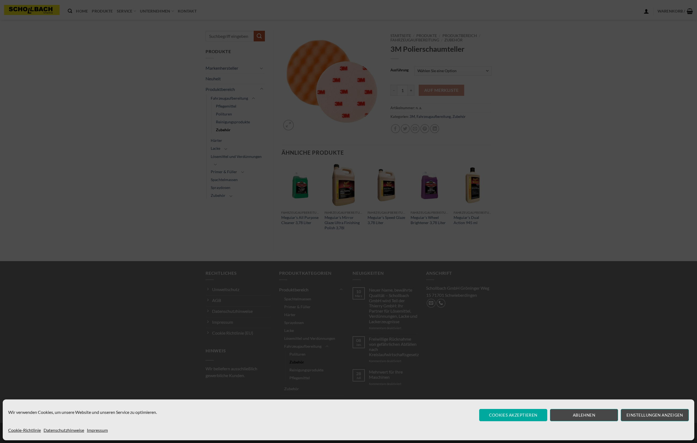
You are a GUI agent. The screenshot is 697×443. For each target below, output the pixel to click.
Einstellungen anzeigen (654, 415)
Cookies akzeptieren (513, 415)
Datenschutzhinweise (64, 430)
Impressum (97, 430)
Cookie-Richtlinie (24, 430)
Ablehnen (584, 415)
